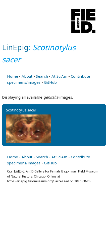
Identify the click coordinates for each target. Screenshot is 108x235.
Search (42, 76)
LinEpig (15, 47)
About (27, 76)
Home (12, 76)
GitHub (50, 82)
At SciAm (59, 76)
